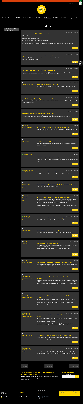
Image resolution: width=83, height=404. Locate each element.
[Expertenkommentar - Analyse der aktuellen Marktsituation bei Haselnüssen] (27, 185)
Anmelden (77, 376)
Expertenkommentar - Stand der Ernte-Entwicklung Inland (52, 218)
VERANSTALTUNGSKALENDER (11, 28)
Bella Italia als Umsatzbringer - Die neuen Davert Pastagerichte (38, 113)
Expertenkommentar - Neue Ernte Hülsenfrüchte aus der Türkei (53, 350)
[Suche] (75, 3)
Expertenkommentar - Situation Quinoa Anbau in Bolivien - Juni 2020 (54, 262)
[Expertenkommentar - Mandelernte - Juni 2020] (27, 229)
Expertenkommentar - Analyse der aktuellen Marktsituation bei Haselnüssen (56, 184)
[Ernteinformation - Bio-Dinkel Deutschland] (27, 140)
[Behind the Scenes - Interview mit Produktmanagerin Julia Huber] (27, 198)
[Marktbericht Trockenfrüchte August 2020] (27, 83)
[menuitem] (5, 18)
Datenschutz (21, 392)
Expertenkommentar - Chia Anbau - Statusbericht (49, 172)
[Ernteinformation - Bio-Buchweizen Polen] (27, 155)
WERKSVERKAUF (9, 30)
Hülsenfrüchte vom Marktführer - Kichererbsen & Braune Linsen (38, 34)
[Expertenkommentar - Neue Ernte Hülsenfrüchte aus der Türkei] (27, 350)
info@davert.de (3, 397)
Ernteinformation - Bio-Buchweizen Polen (47, 156)
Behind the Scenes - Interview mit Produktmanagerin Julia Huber (53, 197)
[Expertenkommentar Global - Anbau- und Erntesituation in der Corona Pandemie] (27, 316)
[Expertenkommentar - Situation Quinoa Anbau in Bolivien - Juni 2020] (27, 262)
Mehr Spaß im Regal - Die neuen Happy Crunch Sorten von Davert (39, 99)
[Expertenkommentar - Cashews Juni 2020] (27, 242)
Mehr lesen (75, 62)
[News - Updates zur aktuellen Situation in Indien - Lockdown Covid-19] (27, 335)
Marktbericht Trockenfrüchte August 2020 (47, 84)
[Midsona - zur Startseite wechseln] (41, 9)
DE (70, 3)
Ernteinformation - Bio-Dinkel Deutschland (47, 141)
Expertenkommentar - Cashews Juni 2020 (47, 243)
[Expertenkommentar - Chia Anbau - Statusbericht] (27, 171)
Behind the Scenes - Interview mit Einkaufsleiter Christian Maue (53, 127)
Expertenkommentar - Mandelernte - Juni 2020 (48, 230)
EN (72, 3)
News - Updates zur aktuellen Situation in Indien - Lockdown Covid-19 (54, 335)
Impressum (21, 390)
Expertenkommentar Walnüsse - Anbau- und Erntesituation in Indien (39, 56)
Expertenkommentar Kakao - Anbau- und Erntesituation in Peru (38, 70)
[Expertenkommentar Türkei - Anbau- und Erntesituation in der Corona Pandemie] (27, 277)
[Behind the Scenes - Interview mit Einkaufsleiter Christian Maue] (27, 127)
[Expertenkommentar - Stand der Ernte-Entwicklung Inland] (27, 218)
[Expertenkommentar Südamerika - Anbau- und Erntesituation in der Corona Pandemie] (27, 296)
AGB (20, 394)
